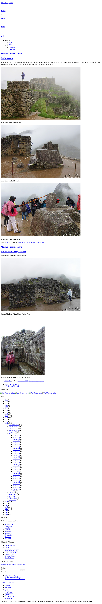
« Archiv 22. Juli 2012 (12, 386)
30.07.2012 (16, 437)
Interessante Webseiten (12, 549)
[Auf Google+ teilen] (22, 393)
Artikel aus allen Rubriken (13, 577)
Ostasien (7, 528)
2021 (6, 407)
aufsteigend (12, 49)
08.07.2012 (16, 476)
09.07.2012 (16, 475)
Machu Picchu (8, 53)
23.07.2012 (16, 450)
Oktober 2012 (13, 428)
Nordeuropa (8, 526)
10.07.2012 (16, 473)
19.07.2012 (16, 457)
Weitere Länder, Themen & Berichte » (13, 564)
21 (2, 35)
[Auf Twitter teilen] (35, 393)
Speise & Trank (10, 556)
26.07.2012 (16, 444)
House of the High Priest (13, 251)
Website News (9, 558)
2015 (6, 417)
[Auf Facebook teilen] (7, 393)
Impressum (8, 598)
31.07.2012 (16, 435)
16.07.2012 (16, 462)
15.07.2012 (16, 464)
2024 (6, 401)
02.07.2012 (16, 487)
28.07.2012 (16, 441)
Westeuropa (8, 538)
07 (7, 242)
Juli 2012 (12, 434)
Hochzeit (7, 547)
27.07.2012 (16, 442)
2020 (6, 409)
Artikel (11, 42)
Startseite (7, 585)
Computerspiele (10, 545)
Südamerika (8, 531)
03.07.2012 (16, 485)
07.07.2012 (16, 478)
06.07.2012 (16, 480)
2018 (6, 412)
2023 (6, 403)
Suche (7, 591)
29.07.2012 (16, 439)
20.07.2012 (16, 455)
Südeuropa (8, 533)
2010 (6, 503)
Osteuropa (8, 529)
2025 (6, 400)
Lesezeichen (9, 593)
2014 (6, 419)
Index (10, 44)
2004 (6, 514)
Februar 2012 (13, 498)
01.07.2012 (16, 489)
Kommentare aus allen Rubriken (15, 579)
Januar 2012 (12, 500)
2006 (6, 510)
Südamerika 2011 (23, 242)
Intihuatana (7, 58)
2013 (6, 421)
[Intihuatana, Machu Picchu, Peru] (40, 119)
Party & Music (9, 554)
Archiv (3, 11)
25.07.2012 (16, 446)
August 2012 (13, 432)
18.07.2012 (16, 459)
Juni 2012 (12, 491)
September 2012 (14, 430)
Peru (19, 53)
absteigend (12, 47)
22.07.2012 (16, 451)
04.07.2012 (16, 484)
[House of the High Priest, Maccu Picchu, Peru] (40, 310)
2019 (6, 410)
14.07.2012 (16, 466)
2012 (3, 18)
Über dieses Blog (10, 596)
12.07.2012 (16, 469)
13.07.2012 (16, 468)
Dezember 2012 (14, 425)
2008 (6, 507)
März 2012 (12, 496)
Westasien (8, 537)
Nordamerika (9, 524)
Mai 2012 (12, 493)
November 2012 (14, 426)
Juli (3, 26)
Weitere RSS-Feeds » (7, 582)
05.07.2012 (16, 482)
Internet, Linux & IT (11, 551)
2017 (6, 414)
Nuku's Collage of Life (7, 3)
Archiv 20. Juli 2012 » (12, 384)
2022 (6, 405)
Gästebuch (8, 594)
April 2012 (12, 494)
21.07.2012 (16, 453)
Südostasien (8, 535)
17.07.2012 (16, 460)
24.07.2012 (16, 448)
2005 (6, 512)
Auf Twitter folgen (11, 575)
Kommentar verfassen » (36, 242)
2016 (6, 416)
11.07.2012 (16, 471)
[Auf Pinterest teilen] (49, 393)
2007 (6, 509)
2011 (6, 501)
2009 (6, 505)
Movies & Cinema (10, 552)
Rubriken (8, 587)
